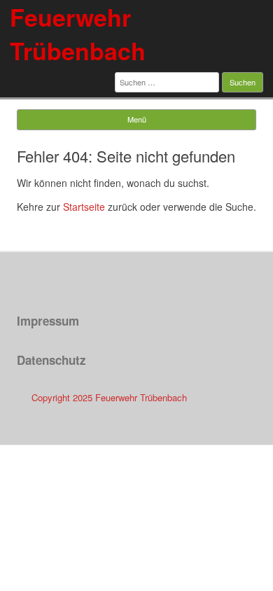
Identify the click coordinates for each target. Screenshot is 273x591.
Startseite (84, 207)
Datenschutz (51, 360)
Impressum (48, 320)
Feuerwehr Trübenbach (78, 33)
